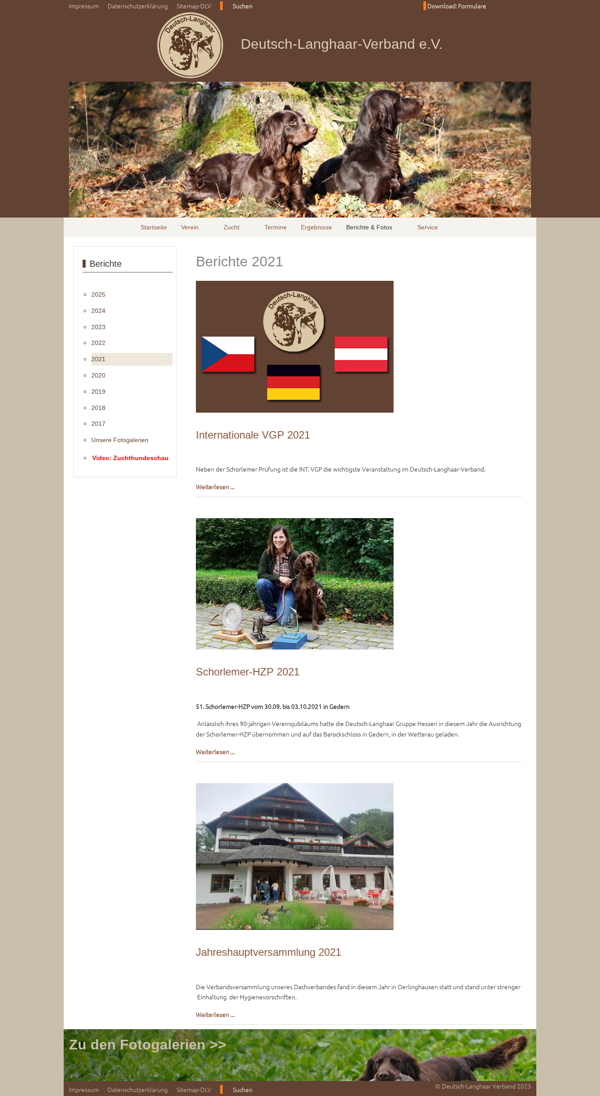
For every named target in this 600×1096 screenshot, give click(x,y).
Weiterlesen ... (215, 486)
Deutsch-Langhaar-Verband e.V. (342, 44)
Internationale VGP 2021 (253, 435)
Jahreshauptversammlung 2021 (268, 952)
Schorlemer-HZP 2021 (248, 672)
